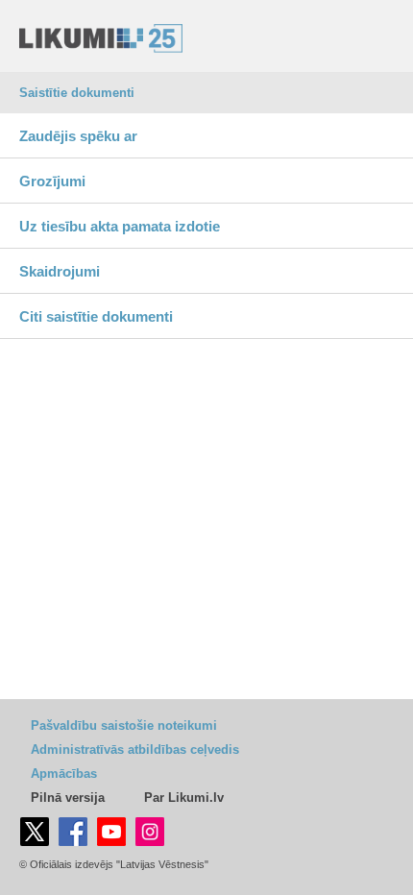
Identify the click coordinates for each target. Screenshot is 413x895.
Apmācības (64, 773)
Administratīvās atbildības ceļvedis (135, 749)
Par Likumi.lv (184, 797)
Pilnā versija (68, 797)
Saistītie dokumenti (76, 92)
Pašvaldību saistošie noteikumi (124, 725)
